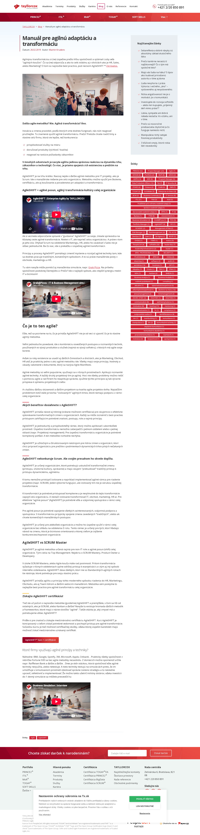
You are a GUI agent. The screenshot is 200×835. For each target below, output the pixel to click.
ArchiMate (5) (149, 191)
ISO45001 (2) (140, 228)
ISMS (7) (173, 187)
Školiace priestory (123, 775)
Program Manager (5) (167, 179)
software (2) (155, 261)
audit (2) (171, 261)
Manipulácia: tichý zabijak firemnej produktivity (154, 136)
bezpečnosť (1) (153, 339)
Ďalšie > (26, 790)
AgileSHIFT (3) (160, 224)
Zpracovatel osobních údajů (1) (145, 212)
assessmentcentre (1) (141, 310)
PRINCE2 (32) (138, 171)
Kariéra (92, 6)
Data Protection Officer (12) (142, 183)
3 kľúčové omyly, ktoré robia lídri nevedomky (155, 144)
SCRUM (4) (136, 175)
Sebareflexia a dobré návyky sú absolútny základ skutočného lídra (157, 53)
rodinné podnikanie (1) (144, 281)
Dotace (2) (149, 187)
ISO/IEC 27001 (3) (139, 298)
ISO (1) (172, 224)
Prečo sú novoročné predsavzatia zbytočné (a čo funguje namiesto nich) (155, 127)
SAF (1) (171, 265)
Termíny (59, 6)
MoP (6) (161, 175)
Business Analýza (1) (142, 277)
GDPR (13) (137, 179)
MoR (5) (170, 199)
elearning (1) (139, 261)
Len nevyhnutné (145, 806)
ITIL (25, 775)
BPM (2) (156, 257)
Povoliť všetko (144, 799)
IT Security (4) (171, 183)
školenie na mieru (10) (167, 290)
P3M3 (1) (154, 240)
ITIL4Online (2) (139, 257)
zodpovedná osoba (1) (143, 314)
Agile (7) (172, 171)
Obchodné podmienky (126, 783)
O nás (109, 6)
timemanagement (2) (166, 294)
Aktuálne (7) (137, 269)
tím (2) (150, 322)
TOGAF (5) (136, 191)
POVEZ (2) (136, 187)
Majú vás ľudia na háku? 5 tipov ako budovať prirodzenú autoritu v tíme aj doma (157, 75)
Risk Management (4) (157, 232)
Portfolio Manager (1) (141, 224)
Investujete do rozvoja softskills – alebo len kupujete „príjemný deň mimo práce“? (157, 105)
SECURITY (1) (168, 253)
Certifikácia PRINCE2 (95, 775)
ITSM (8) (151, 216)
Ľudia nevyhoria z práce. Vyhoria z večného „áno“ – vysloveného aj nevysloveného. (157, 86)
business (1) (157, 265)
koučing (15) (154, 306)
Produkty (71, 6)
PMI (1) (161, 269)
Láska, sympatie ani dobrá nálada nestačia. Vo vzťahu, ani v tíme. (156, 116)
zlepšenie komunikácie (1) (154, 326)
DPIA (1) (164, 212)
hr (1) (157, 310)
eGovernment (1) (167, 216)
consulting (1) (168, 281)
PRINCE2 (27, 772)
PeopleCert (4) (138, 244)
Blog (101, 6)
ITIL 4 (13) (172, 232)
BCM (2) (136, 195)
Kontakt (134, 6)
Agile (33, 738)
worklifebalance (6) (167, 314)
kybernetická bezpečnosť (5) (163, 285)
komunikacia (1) (169, 318)
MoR (25, 779)
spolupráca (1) (169, 339)
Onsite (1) (150, 269)
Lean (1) (148, 236)
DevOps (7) (136, 236)
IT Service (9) (171, 195)
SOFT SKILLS (29, 786)
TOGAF (26, 783)
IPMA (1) (172, 269)
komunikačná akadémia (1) (154, 331)
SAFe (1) (138, 273)
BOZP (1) (172, 236)
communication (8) (141, 302)
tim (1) (135, 318)
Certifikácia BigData (94, 779)
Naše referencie (122, 779)
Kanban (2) (153, 273)
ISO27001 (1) (156, 298)
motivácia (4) (138, 339)
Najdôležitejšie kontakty (127, 772)
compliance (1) (169, 310)
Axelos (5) (170, 240)
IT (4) (174, 212)
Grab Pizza (94, 267)
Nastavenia (145, 813)
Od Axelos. (112, 65)
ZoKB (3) (161, 187)
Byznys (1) (137, 216)
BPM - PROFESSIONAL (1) (144, 253)
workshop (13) (139, 265)
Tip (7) (159, 183)
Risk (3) (154, 199)
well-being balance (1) (165, 302)
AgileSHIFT (43, 738)
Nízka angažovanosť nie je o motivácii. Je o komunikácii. (155, 96)
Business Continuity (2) (152, 195)
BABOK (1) (170, 273)
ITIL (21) (138, 199)
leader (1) (169, 249)
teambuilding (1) (150, 318)
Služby (82, 6)
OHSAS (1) (138, 240)
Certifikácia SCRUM (94, 783)
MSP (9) (150, 179)
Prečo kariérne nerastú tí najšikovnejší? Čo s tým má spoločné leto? (154, 64)
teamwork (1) (168, 335)
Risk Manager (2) (138, 232)
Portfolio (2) (149, 175)
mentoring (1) (170, 306)
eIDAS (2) (172, 175)
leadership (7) (170, 244)
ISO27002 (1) (170, 298)
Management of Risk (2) (164, 228)
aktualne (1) (139, 285)
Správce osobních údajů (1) (154, 208)
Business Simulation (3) (141, 220)
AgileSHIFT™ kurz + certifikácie (40, 639)
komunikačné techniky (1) (166, 322)
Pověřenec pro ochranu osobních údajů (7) (154, 204)
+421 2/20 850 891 (171, 7)
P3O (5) (173, 220)
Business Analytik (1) (166, 277)
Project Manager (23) (156, 171)
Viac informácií (45, 815)
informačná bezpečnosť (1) (143, 290)
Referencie (121, 6)
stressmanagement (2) (142, 294)
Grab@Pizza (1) (160, 220)
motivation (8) (138, 306)
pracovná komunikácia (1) (145, 335)
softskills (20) (154, 244)
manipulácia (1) (138, 322)
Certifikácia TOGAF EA (96, 772)
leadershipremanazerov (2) (145, 249)
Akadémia (47, 6)
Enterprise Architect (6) (167, 191)
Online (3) (170, 257)
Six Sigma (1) (160, 236)
